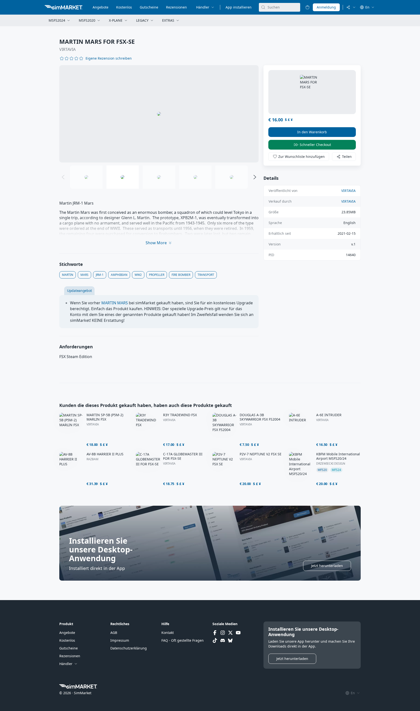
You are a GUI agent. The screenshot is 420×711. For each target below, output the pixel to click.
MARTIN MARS (114, 303)
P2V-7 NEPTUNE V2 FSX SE (260, 454)
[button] (109, 58)
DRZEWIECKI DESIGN (330, 464)
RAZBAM (92, 459)
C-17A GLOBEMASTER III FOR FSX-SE (182, 456)
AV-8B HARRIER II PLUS (105, 454)
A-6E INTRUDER (328, 415)
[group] (159, 113)
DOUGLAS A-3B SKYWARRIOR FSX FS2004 (260, 417)
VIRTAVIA (67, 49)
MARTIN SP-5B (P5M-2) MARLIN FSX (105, 417)
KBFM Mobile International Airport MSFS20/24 (338, 456)
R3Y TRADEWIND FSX (180, 415)
